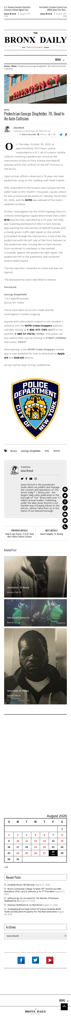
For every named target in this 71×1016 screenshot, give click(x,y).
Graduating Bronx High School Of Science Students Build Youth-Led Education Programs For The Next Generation (32, 910)
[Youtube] (65, 514)
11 (26, 841)
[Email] (65, 520)
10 (18, 841)
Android (19, 357)
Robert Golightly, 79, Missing (51, 533)
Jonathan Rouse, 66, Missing (21, 884)
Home (7, 66)
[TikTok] (65, 508)
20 (44, 847)
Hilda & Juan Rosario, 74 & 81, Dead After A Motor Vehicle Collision (19, 535)
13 (44, 841)
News (14, 66)
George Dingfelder (31, 450)
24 (18, 853)
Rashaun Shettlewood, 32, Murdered (25, 905)
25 (26, 853)
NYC (47, 450)
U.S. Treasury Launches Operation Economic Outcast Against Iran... (17, 8)
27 (44, 853)
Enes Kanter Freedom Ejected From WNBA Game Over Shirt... (53, 8)
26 (35, 853)
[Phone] (65, 526)
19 (35, 847)
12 (35, 841)
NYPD (56, 450)
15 (62, 841)
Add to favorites (29, 134)
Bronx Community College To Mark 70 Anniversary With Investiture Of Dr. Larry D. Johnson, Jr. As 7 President (32, 890)
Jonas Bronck (10, 13)
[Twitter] (65, 495)
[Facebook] (65, 489)
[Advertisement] (35, 764)
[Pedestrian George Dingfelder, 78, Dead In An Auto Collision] (35, 88)
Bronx (13, 450)
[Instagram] (65, 501)
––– (37, 329)
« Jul (6, 867)
